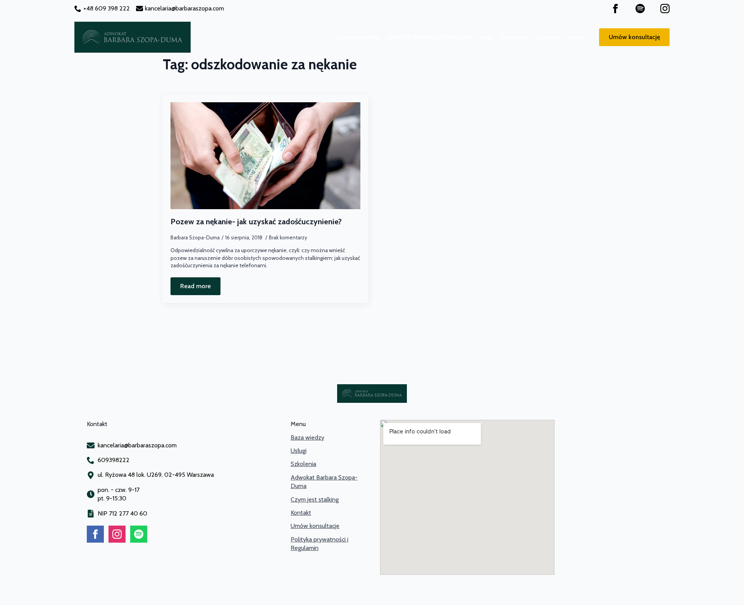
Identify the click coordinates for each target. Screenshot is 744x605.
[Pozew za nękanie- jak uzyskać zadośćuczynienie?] (265, 155)
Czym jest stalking (358, 37)
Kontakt (576, 37)
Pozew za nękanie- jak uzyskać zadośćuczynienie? (256, 221)
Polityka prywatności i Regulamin (319, 544)
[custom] (640, 8)
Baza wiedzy (514, 37)
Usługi (486, 37)
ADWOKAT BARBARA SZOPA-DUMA (429, 37)
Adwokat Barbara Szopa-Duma (324, 482)
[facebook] (615, 8)
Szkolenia (548, 37)
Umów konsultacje (315, 525)
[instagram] (665, 8)
